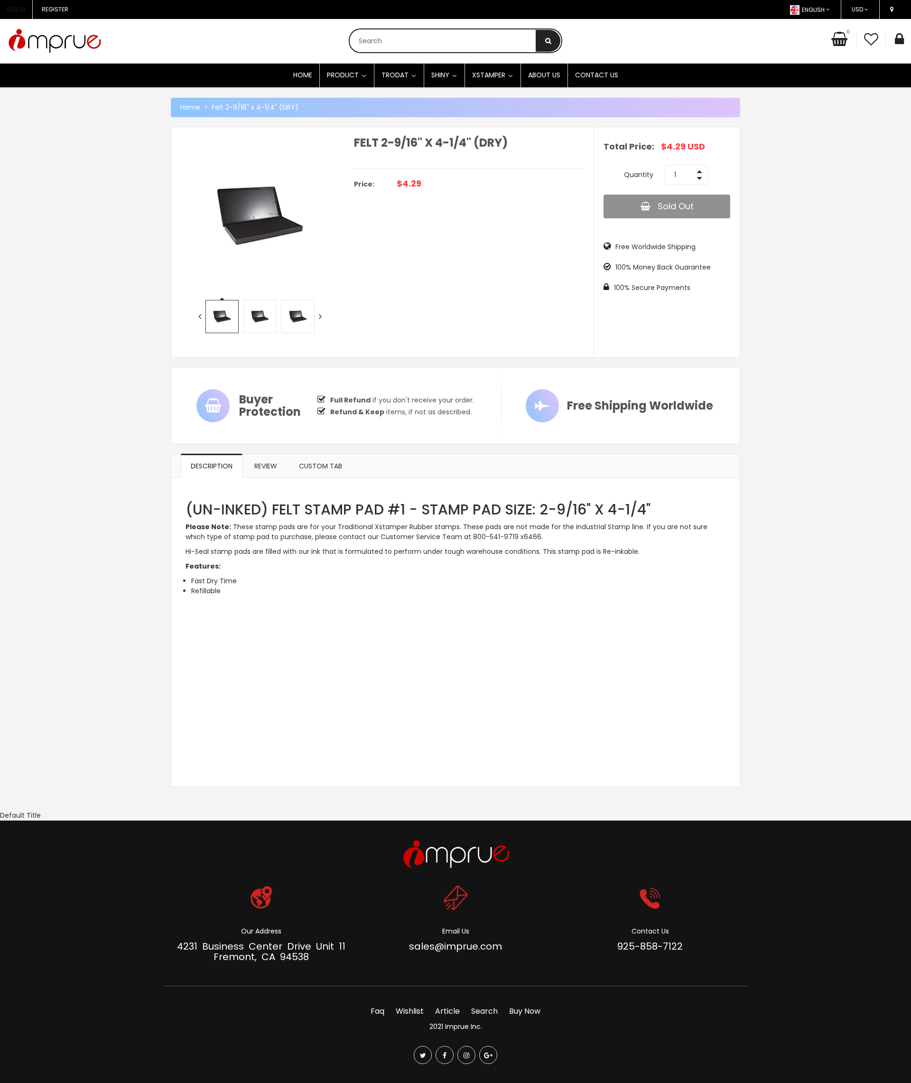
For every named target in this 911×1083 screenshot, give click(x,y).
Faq (377, 1011)
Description (211, 466)
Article (447, 1011)
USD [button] (857, 9)
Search (484, 1011)
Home (190, 107)
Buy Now (524, 1011)
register (55, 9)
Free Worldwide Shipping (655, 247)
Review (265, 466)
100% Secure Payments (652, 287)
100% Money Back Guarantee (663, 267)
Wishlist (410, 1011)
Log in (16, 9)
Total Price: (629, 146)
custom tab (320, 466)
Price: (364, 184)
